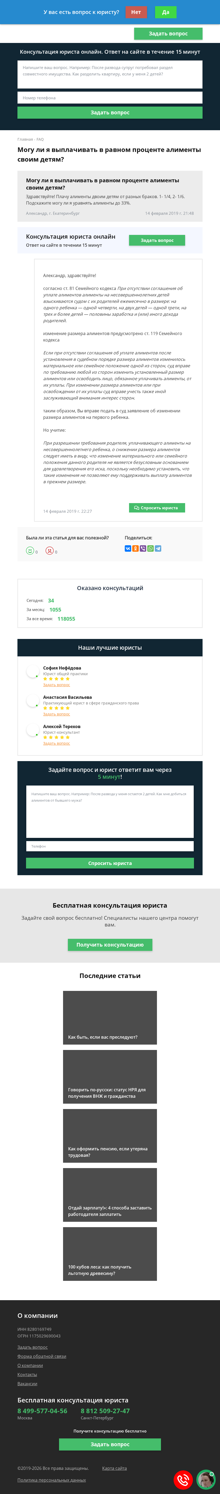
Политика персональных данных (51, 1480)
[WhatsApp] (150, 548)
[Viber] (143, 548)
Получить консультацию (110, 944)
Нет (136, 12)
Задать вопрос (168, 33)
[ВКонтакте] (128, 548)
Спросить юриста (159, 507)
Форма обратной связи (41, 1356)
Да (165, 12)
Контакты (27, 1374)
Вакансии (27, 1384)
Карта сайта (114, 1468)
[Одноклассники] (135, 548)
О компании (30, 1365)
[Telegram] (158, 548)
